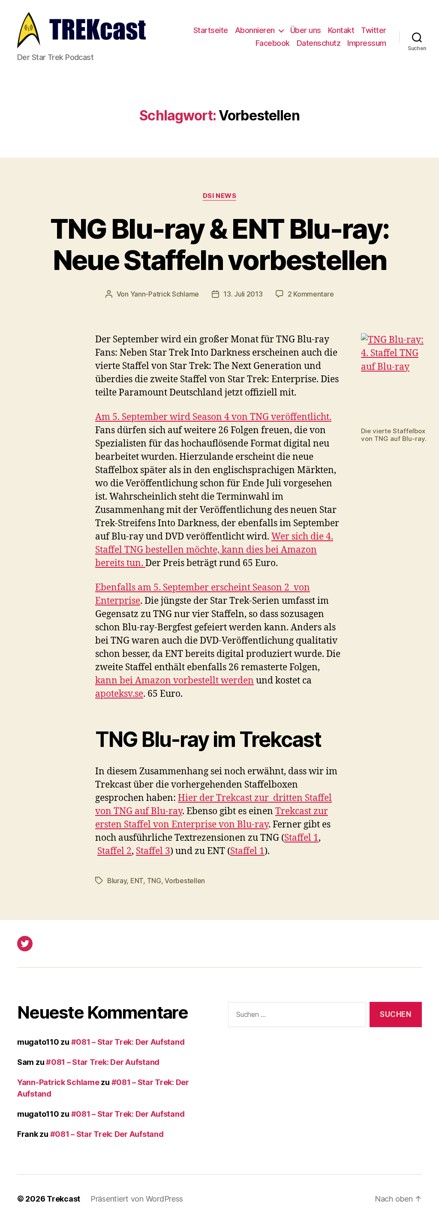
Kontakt (341, 30)
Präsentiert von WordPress (136, 1198)
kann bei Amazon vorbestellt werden (174, 680)
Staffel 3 (153, 851)
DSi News (219, 196)
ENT (136, 880)
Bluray (116, 880)
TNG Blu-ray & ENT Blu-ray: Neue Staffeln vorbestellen (219, 244)
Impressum (366, 43)
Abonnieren (255, 30)
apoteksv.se (119, 694)
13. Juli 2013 (243, 294)
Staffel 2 (114, 851)
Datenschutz (319, 43)
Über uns (305, 30)
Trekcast (63, 1198)
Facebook (273, 43)
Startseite (210, 30)
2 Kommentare (311, 294)
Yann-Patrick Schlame (164, 294)
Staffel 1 (301, 838)
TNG (154, 880)
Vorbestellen (185, 880)
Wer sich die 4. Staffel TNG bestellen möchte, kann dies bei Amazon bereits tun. (214, 550)
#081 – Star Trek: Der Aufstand (128, 1041)
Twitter (373, 30)
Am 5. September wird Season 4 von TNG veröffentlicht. (213, 417)
